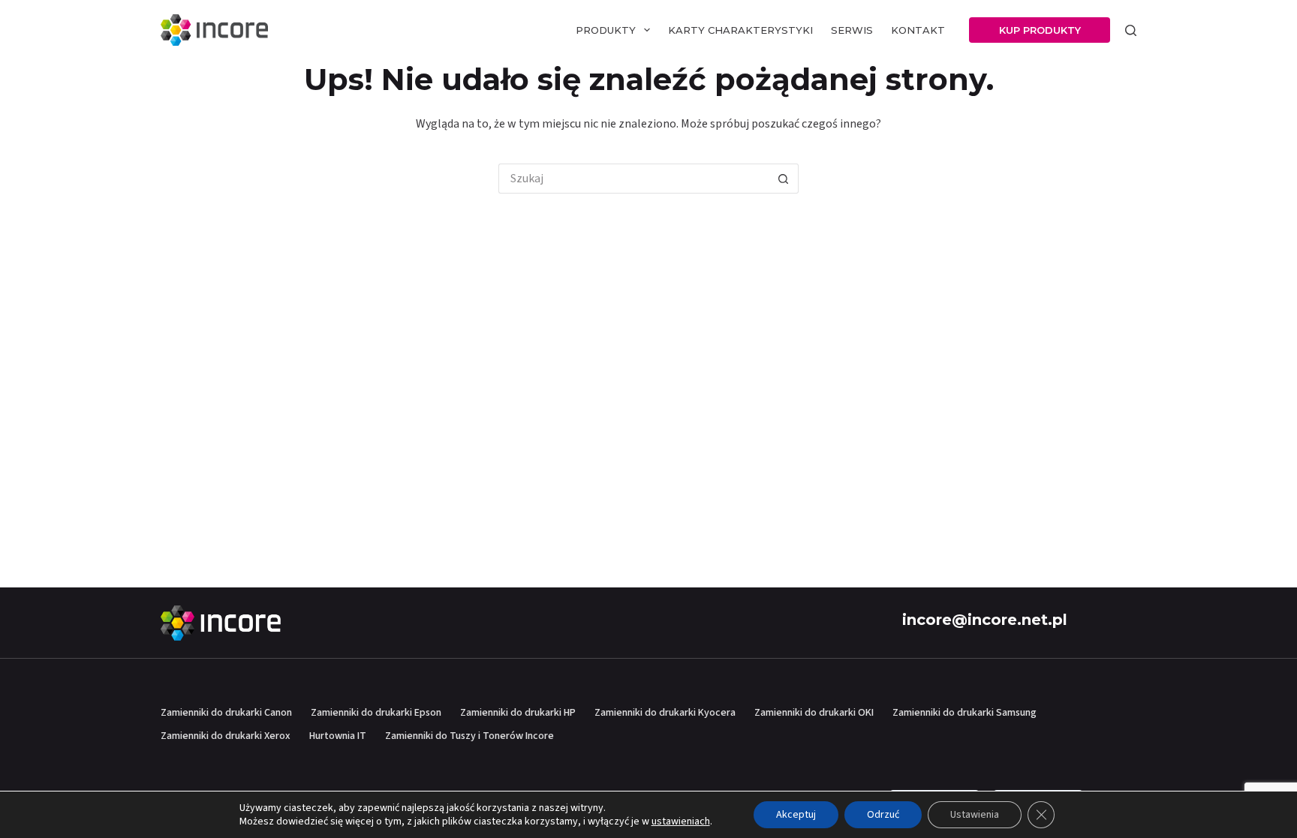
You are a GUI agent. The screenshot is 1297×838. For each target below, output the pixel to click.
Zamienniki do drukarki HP (518, 712)
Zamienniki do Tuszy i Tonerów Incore (469, 736)
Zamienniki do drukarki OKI (814, 712)
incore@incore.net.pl (984, 620)
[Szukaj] (1130, 30)
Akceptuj (796, 814)
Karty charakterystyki (740, 30)
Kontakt (918, 30)
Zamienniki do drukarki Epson (376, 712)
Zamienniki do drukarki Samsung (964, 712)
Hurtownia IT (337, 736)
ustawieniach (681, 821)
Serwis (852, 30)
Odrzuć (883, 814)
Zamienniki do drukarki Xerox (225, 736)
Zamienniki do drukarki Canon (226, 712)
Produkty (606, 30)
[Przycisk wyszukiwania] (784, 179)
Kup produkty (1040, 30)
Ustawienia (974, 814)
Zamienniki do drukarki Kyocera (665, 712)
